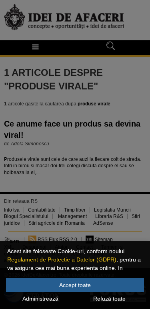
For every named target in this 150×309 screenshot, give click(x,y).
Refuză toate (109, 298)
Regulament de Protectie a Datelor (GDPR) (61, 259)
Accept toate (75, 285)
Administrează (40, 298)
